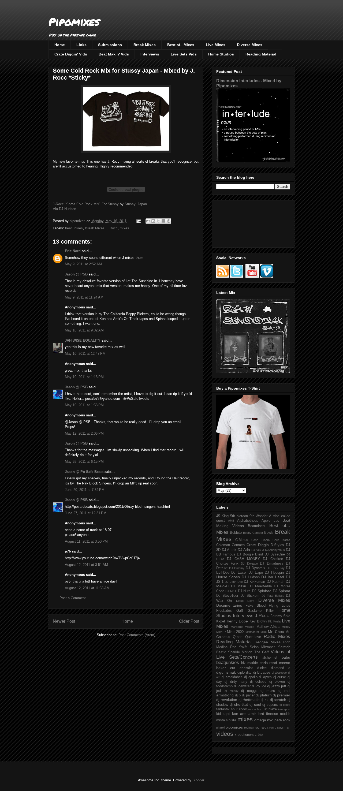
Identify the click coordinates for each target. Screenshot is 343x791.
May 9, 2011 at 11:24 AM (84, 297)
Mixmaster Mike (256, 631)
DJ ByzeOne (274, 554)
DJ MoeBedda (260, 586)
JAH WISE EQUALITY (82, 340)
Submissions (110, 45)
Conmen (238, 545)
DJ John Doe (234, 581)
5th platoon (239, 516)
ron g (272, 727)
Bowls (269, 533)
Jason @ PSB (76, 274)
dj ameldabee (232, 677)
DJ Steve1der (227, 596)
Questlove (253, 637)
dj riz (265, 700)
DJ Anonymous (275, 549)
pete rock (282, 720)
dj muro (267, 690)
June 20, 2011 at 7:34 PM (85, 490)
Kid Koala (274, 621)
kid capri (223, 714)
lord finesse (268, 713)
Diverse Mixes (249, 45)
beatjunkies (74, 228)
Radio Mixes (277, 636)
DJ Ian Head (272, 577)
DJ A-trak (229, 550)
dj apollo (251, 677)
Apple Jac (270, 521)
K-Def (220, 621)
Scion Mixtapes (262, 647)
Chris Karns (281, 540)
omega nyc (263, 720)
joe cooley (254, 709)
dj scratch (278, 699)
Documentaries (229, 605)
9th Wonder (258, 516)
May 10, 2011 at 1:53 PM (84, 405)
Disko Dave (245, 600)
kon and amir (244, 713)
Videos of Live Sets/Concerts (253, 654)
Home (59, 45)
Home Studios (221, 54)
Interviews (149, 54)
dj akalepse (279, 672)
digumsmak (226, 672)
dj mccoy (231, 690)
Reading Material (260, 54)
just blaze (269, 709)
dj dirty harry (236, 682)
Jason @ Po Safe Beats (84, 472)
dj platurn (264, 695)
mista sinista (226, 720)
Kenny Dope (237, 621)
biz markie (249, 663)
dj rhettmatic (249, 699)
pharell (220, 727)
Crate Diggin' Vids (70, 54)
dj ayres (265, 677)
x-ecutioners (244, 735)
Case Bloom (260, 540)
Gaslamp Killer (261, 611)
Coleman (223, 545)
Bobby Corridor (253, 532)
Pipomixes (74, 21)
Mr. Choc (276, 631)
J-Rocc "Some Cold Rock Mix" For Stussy (86, 204)
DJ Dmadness (272, 563)
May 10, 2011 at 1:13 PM (84, 377)
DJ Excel (238, 572)
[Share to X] (158, 221)
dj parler (248, 695)
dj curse (279, 677)
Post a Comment (72, 598)
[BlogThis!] (153, 221)
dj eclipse (258, 682)
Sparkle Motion (240, 652)
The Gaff (261, 652)
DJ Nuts (244, 591)
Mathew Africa (267, 627)
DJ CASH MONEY (243, 559)
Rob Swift (238, 647)
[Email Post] (138, 221)
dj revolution (226, 699)
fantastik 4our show (231, 709)
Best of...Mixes (180, 45)
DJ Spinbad (261, 591)
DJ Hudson (251, 577)
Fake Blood (255, 605)
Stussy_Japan (136, 204)
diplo (241, 672)
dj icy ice (259, 686)
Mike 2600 (235, 632)
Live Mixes (215, 45)
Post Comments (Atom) (136, 635)
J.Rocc (112, 228)
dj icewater (242, 686)
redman (249, 727)
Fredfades (224, 611)
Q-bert (238, 637)
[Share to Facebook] (163, 221)
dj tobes (284, 704)
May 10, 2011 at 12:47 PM (85, 354)
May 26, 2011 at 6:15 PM (84, 462)
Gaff (239, 611)
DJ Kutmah (275, 582)
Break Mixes (144, 45)
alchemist (269, 657)
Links (81, 45)
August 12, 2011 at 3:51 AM (86, 565)
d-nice (262, 668)
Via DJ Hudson (64, 209)
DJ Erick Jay (276, 568)
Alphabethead (247, 521)
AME (231, 520)
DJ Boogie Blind (250, 554)
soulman (283, 727)
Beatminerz (257, 526)
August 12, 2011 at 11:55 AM (87, 588)
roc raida (261, 727)
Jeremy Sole (280, 616)
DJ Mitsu (238, 586)
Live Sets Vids (184, 54)
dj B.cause (261, 672)
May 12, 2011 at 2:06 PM (84, 433)
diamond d (280, 668)
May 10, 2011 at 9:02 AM (84, 330)
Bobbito (236, 533)
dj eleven (277, 682)
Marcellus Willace (242, 626)
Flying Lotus (279, 605)
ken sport (284, 709)
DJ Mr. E (231, 591)
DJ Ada (244, 549)
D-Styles (277, 545)
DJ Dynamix (255, 568)
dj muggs (249, 691)
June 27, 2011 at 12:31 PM (85, 513)
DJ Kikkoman (254, 582)
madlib (285, 714)
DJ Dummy (236, 568)
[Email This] (148, 221)
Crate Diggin (258, 545)
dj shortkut (239, 704)
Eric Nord (73, 251)
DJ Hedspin (274, 572)
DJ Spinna (281, 591)
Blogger (198, 780)
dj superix (270, 705)
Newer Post (64, 621)
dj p (238, 695)
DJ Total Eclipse (273, 595)
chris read (268, 663)
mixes (124, 228)
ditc (249, 672)
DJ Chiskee (273, 559)
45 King (222, 516)
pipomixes (234, 727)
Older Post (189, 621)
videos (224, 733)
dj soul (255, 704)
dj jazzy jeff (276, 686)
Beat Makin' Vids (114, 54)
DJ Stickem (249, 596)
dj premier (281, 695)
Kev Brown (258, 621)
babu (286, 657)
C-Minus (241, 540)
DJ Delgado (249, 563)
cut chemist (241, 668)
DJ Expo (255, 572)
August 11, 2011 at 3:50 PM (86, 541)
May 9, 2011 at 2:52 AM (83, 264)
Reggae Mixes (268, 642)
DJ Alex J (257, 549)
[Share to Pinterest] (168, 221)
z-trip (259, 735)
